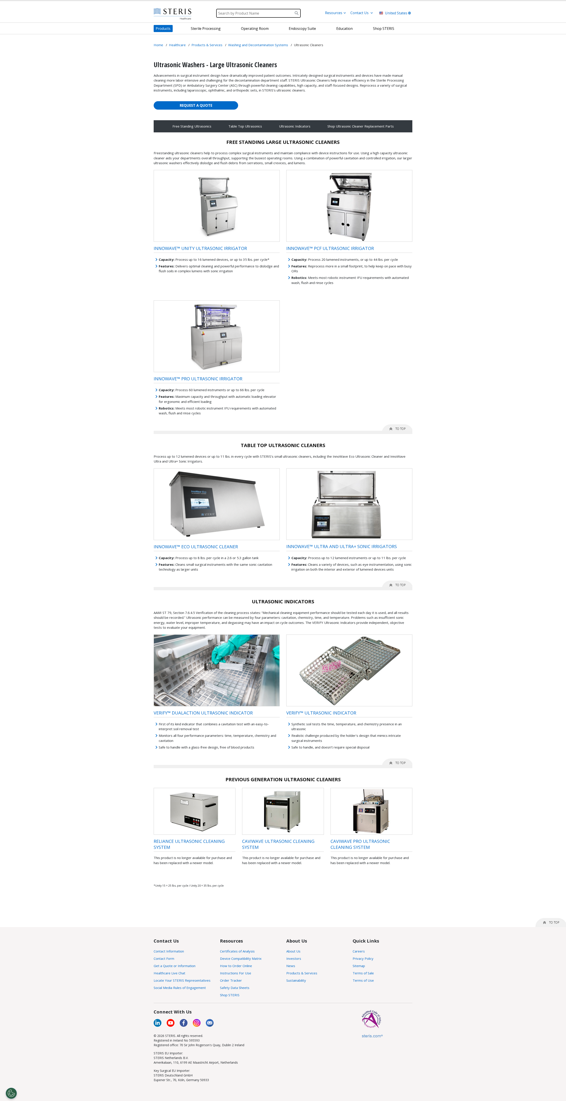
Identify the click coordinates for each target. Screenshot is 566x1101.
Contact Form (164, 958)
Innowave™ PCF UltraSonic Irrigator (330, 248)
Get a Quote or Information (174, 966)
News (290, 966)
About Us (293, 951)
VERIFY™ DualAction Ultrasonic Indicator (203, 713)
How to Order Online (236, 966)
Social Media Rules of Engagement (180, 987)
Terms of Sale (363, 973)
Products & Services (301, 973)
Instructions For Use (235, 973)
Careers (359, 951)
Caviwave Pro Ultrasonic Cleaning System (360, 844)
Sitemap (359, 966)
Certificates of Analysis (237, 951)
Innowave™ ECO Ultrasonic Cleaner (196, 547)
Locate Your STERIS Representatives (182, 980)
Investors (293, 958)
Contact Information (169, 951)
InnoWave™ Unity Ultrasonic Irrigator (200, 248)
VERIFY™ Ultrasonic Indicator (321, 713)
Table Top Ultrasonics (245, 126)
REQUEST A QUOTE (196, 105)
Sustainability (296, 980)
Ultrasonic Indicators (294, 126)
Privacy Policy (363, 958)
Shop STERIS (229, 995)
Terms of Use (363, 980)
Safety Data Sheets (234, 987)
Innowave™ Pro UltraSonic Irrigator (198, 379)
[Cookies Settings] (11, 1093)
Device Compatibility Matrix (241, 958)
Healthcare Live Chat (169, 973)
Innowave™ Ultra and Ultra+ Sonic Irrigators (341, 546)
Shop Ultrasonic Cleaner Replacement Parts (360, 126)
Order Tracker (231, 980)
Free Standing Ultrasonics (191, 126)
